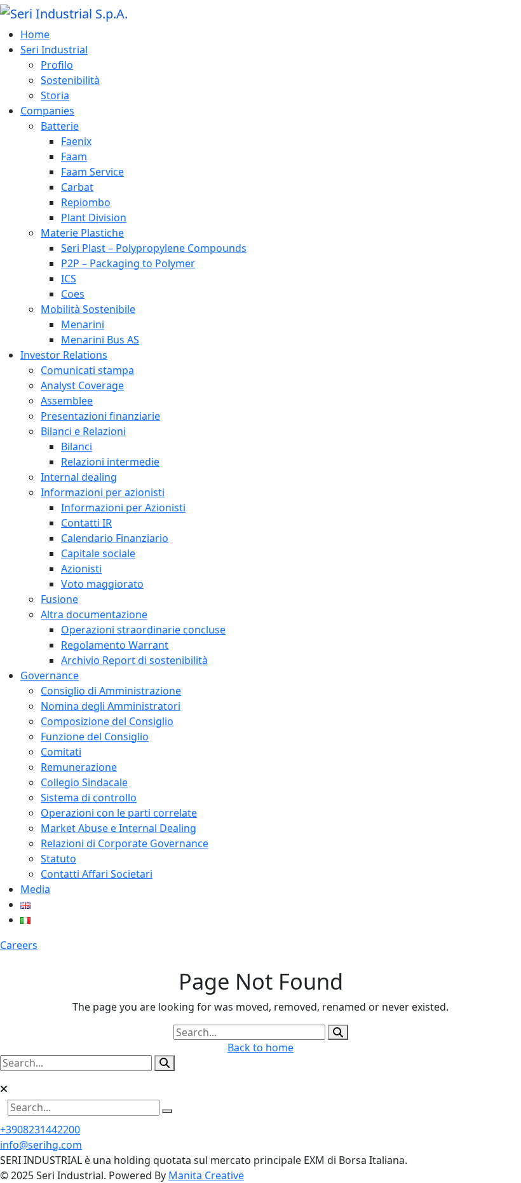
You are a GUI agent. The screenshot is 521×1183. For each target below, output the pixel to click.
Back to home (260, 1048)
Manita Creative (206, 1175)
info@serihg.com (41, 1145)
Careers (18, 945)
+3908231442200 (40, 1130)
